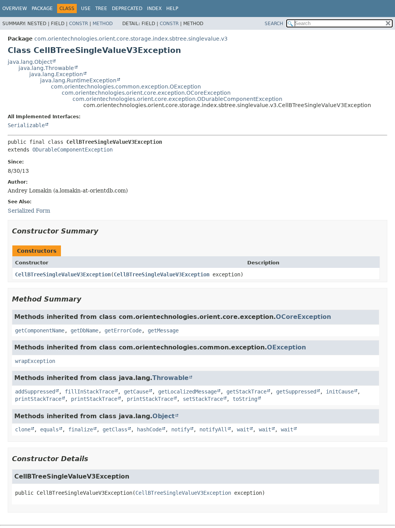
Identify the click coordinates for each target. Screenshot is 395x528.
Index (154, 8)
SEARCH (274, 23)
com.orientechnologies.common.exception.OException (126, 86)
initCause (340, 391)
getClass (115, 429)
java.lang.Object (30, 62)
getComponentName (39, 330)
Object (163, 416)
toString (245, 399)
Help (172, 8)
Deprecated (127, 8)
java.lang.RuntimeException (78, 80)
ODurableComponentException (72, 149)
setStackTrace (203, 399)
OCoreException (303, 316)
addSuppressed (35, 391)
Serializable (26, 125)
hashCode (149, 429)
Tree (101, 8)
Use (86, 8)
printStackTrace (38, 399)
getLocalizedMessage (187, 391)
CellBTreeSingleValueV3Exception (63, 274)
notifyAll (213, 429)
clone (22, 429)
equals (49, 429)
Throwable (170, 378)
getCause (136, 391)
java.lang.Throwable (46, 68)
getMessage (163, 330)
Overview (14, 8)
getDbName (84, 330)
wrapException (35, 361)
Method (103, 23)
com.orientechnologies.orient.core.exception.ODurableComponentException (177, 99)
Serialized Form (29, 211)
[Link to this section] (104, 231)
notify (180, 429)
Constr (78, 23)
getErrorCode (123, 330)
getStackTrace (246, 391)
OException (286, 347)
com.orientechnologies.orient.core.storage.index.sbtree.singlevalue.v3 (131, 39)
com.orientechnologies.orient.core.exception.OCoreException (146, 93)
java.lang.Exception (56, 74)
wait (243, 429)
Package (42, 8)
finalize (80, 429)
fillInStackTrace (89, 391)
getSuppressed (296, 391)
